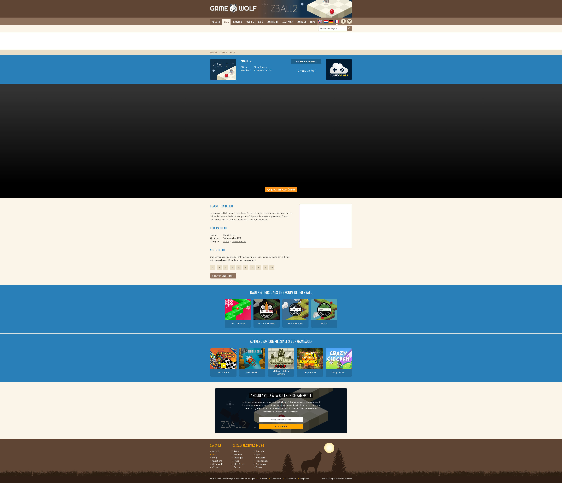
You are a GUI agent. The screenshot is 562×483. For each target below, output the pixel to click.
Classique (238, 457)
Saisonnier (261, 464)
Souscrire (281, 426)
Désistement (290, 478)
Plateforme (239, 464)
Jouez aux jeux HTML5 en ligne (248, 445)
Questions (272, 22)
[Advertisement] (281, 41)
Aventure (238, 454)
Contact (301, 22)
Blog (260, 22)
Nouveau (237, 22)
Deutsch (331, 21)
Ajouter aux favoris (305, 61)
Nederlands (326, 21)
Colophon (263, 478)
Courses (260, 451)
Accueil (216, 22)
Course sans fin (239, 241)
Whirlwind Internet (344, 478)
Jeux (226, 22)
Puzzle (237, 467)
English (320, 21)
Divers (259, 467)
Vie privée (304, 478)
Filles (236, 461)
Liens (313, 22)
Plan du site (276, 478)
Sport (258, 454)
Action (226, 241)
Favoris (250, 22)
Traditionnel (262, 461)
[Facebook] (343, 21)
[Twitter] (349, 21)
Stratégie (260, 457)
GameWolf (287, 22)
